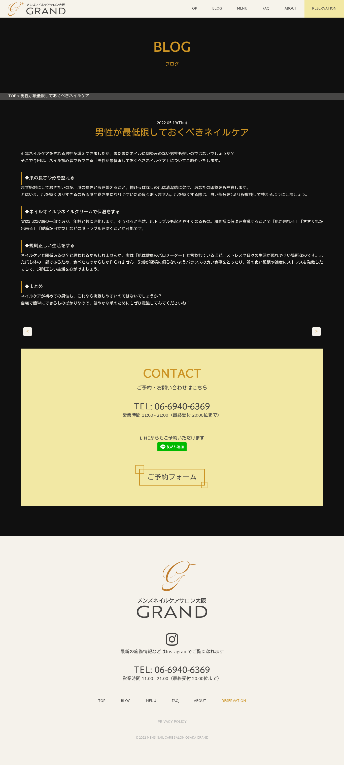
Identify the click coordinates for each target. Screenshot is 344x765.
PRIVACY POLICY (172, 722)
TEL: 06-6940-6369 (172, 407)
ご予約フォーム (172, 477)
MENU (242, 9)
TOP (193, 9)
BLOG (217, 9)
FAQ (266, 9)
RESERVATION (324, 9)
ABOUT (291, 9)
